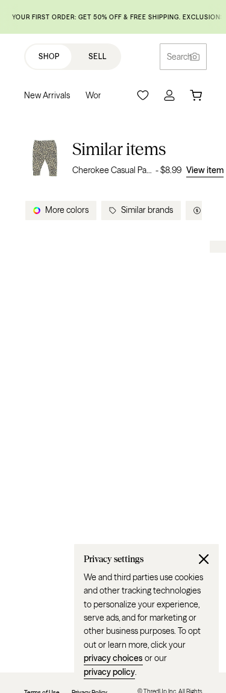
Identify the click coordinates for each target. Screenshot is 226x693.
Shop (49, 56)
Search (179, 56)
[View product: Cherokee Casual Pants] (44, 157)
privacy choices (113, 658)
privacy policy (109, 671)
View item (205, 170)
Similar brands (147, 209)
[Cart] (196, 95)
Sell (98, 56)
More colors (67, 209)
